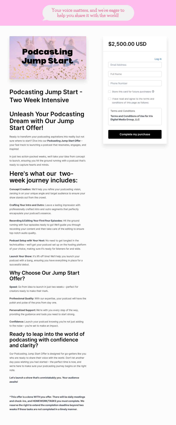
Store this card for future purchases (133, 91)
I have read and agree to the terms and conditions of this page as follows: (133, 100)
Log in (158, 58)
